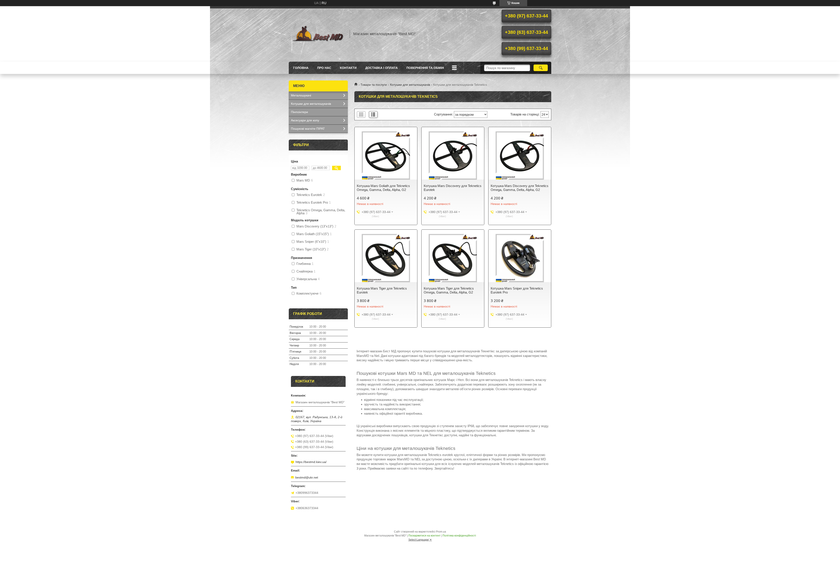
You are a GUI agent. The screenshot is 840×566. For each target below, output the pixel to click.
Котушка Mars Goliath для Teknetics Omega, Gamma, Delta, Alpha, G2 (383, 188)
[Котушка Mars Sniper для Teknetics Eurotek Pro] (520, 258)
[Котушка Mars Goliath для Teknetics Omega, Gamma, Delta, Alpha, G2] (386, 155)
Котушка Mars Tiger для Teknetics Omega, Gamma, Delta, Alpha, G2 (449, 290)
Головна (300, 68)
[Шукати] (541, 68)
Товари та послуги (373, 84)
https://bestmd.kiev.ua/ (311, 462)
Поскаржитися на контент (424, 535)
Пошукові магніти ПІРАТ (308, 128)
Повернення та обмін (425, 68)
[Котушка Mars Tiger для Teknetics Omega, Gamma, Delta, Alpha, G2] (453, 258)
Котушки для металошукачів (410, 84)
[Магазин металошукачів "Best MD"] (317, 34)
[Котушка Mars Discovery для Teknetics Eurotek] (453, 155)
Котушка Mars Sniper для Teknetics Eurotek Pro (517, 290)
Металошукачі (301, 95)
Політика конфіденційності (459, 535)
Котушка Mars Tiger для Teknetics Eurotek (382, 290)
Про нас (324, 68)
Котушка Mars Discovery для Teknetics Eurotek (452, 188)
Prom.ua (441, 531)
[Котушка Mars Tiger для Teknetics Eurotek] (386, 258)
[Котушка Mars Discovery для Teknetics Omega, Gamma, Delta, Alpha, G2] (520, 155)
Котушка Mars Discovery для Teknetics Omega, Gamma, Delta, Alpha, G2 (519, 188)
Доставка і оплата (381, 68)
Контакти (348, 68)
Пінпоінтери (299, 112)
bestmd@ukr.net (306, 477)
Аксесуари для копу (305, 120)
